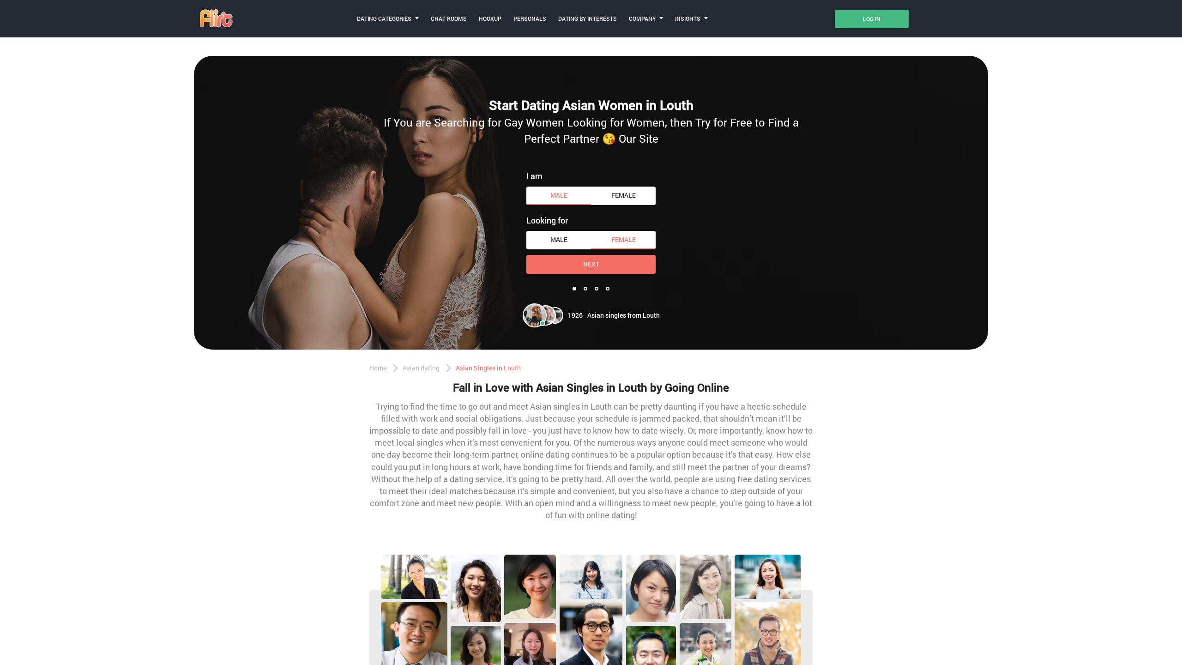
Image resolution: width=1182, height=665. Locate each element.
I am (534, 175)
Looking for (547, 220)
